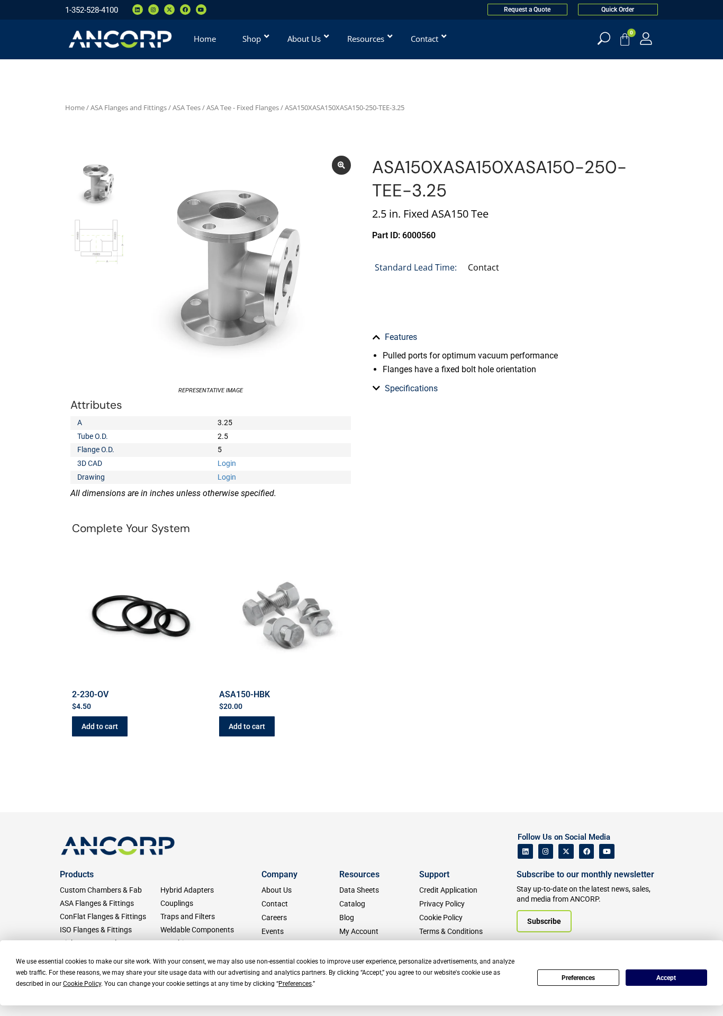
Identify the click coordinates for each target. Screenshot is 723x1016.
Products (77, 874)
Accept (666, 978)
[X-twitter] (169, 9)
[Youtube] (201, 9)
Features (401, 337)
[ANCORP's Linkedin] (525, 851)
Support (434, 874)
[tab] (512, 337)
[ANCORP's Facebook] (586, 851)
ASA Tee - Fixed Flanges (242, 107)
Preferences (578, 978)
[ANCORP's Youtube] (606, 851)
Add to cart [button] (100, 726)
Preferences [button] (295, 983)
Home (75, 107)
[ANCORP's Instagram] (546, 851)
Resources (359, 874)
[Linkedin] (137, 9)
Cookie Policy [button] (82, 983)
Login (227, 463)
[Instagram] (153, 9)
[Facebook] (185, 9)
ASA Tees (187, 107)
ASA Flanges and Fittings (129, 107)
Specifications (411, 388)
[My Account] (646, 38)
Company (279, 874)
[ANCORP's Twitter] (566, 851)
